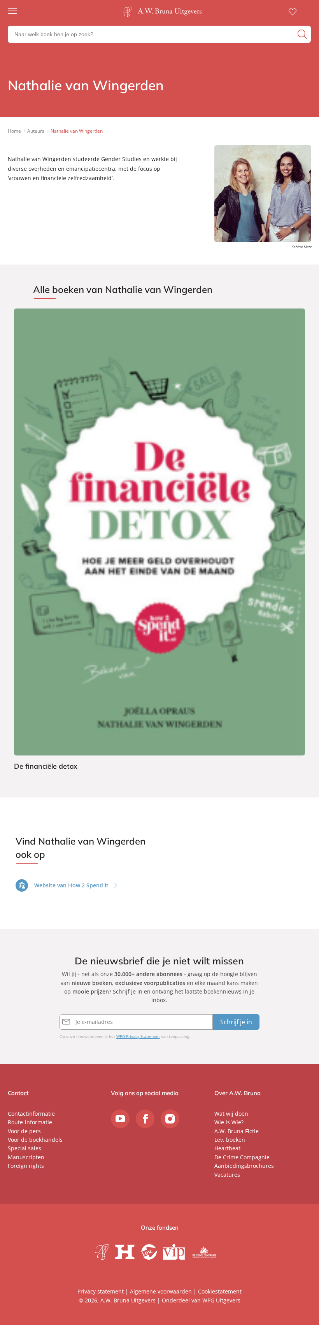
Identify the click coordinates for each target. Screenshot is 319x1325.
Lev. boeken (229, 1139)
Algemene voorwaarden (161, 1291)
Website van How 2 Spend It (71, 885)
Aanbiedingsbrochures (244, 1165)
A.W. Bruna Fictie (236, 1131)
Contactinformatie (31, 1113)
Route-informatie (30, 1122)
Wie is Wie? (229, 1122)
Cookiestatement (220, 1291)
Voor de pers (24, 1131)
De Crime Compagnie (242, 1157)
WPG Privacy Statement (138, 1036)
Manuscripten (26, 1157)
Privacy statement (100, 1291)
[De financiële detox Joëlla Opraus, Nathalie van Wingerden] (159, 540)
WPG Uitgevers (221, 1300)
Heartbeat (227, 1148)
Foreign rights (26, 1165)
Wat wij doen (231, 1113)
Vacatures (227, 1174)
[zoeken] (303, 34)
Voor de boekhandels (35, 1139)
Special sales (24, 1148)
